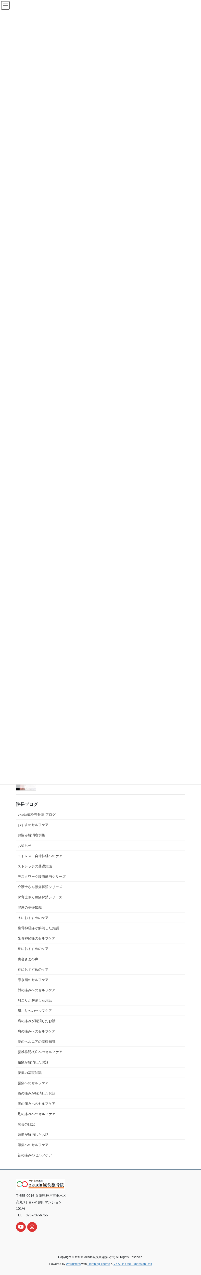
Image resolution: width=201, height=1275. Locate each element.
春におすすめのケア (33, 969)
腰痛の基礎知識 (30, 1073)
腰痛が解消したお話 (33, 1062)
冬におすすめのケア (33, 918)
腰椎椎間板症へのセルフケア (40, 1052)
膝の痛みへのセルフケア (36, 1104)
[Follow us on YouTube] (21, 1227)
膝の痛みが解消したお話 (36, 1093)
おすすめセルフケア (33, 825)
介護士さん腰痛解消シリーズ (40, 887)
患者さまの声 (28, 959)
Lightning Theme (99, 1264)
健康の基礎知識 (30, 907)
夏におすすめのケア (33, 949)
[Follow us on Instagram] (32, 1227)
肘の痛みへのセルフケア (36, 990)
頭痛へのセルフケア (33, 1145)
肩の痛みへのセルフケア (36, 1031)
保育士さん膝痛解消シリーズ (40, 897)
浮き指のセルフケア (33, 980)
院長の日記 (26, 1124)
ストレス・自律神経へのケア (40, 856)
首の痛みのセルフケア (35, 1155)
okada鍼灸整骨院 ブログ (37, 814)
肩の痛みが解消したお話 (36, 1021)
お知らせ (24, 846)
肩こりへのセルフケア (35, 1011)
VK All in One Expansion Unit (132, 1264)
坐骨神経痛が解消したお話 (38, 928)
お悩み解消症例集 (31, 835)
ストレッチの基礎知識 (35, 866)
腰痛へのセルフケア (33, 1083)
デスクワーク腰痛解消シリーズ (42, 876)
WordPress (73, 1264)
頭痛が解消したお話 (33, 1134)
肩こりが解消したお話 (35, 1000)
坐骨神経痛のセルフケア (36, 938)
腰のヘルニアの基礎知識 (36, 1041)
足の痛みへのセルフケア (36, 1114)
